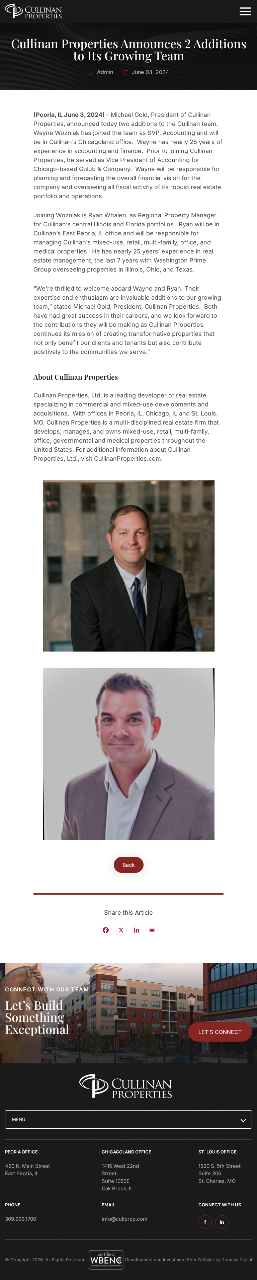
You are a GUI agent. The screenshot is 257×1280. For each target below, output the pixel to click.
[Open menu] (245, 11)
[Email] (151, 929)
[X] (120, 929)
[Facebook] (105, 929)
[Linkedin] (136, 929)
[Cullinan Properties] (35, 11)
